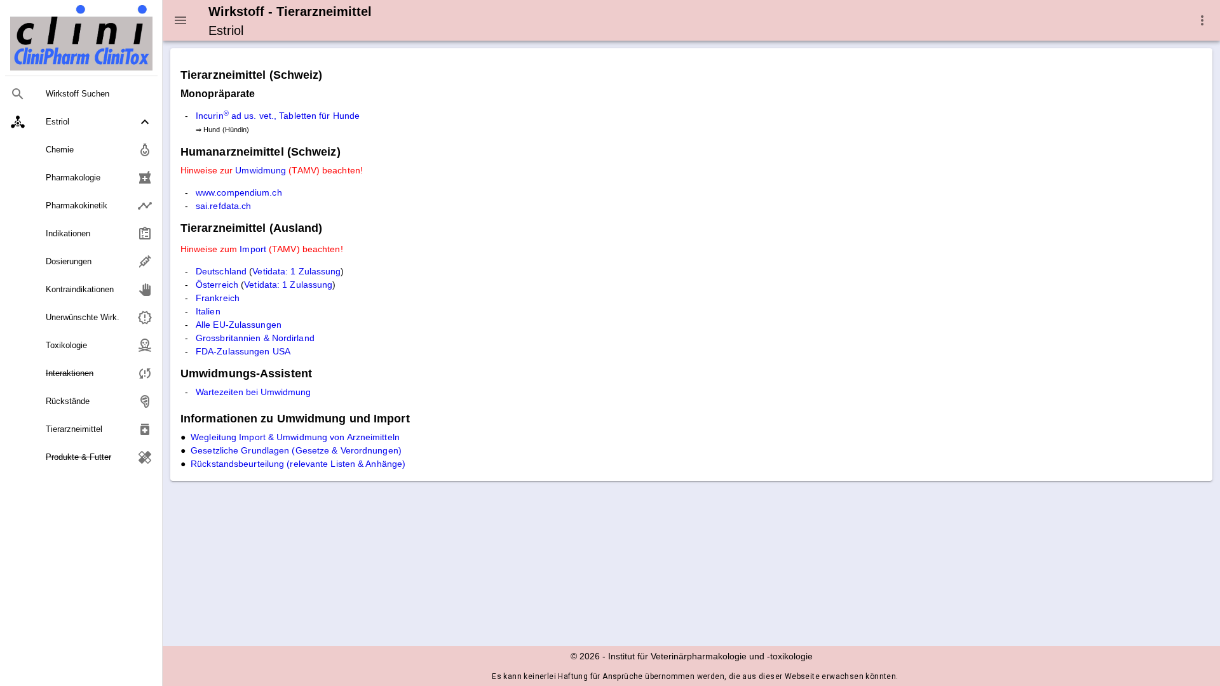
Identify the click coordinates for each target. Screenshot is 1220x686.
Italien (208, 311)
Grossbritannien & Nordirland (255, 338)
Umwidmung (260, 170)
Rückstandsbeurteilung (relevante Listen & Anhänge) (298, 464)
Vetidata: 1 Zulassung (296, 271)
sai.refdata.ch (223, 206)
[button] (81, 122)
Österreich (217, 284)
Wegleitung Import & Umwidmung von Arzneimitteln (295, 437)
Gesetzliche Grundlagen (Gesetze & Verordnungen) (296, 450)
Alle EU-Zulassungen (238, 324)
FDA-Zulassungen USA (243, 351)
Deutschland (221, 271)
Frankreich (218, 298)
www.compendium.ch (239, 192)
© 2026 (585, 656)
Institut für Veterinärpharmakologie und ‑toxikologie (710, 656)
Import (253, 249)
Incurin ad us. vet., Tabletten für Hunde (278, 116)
